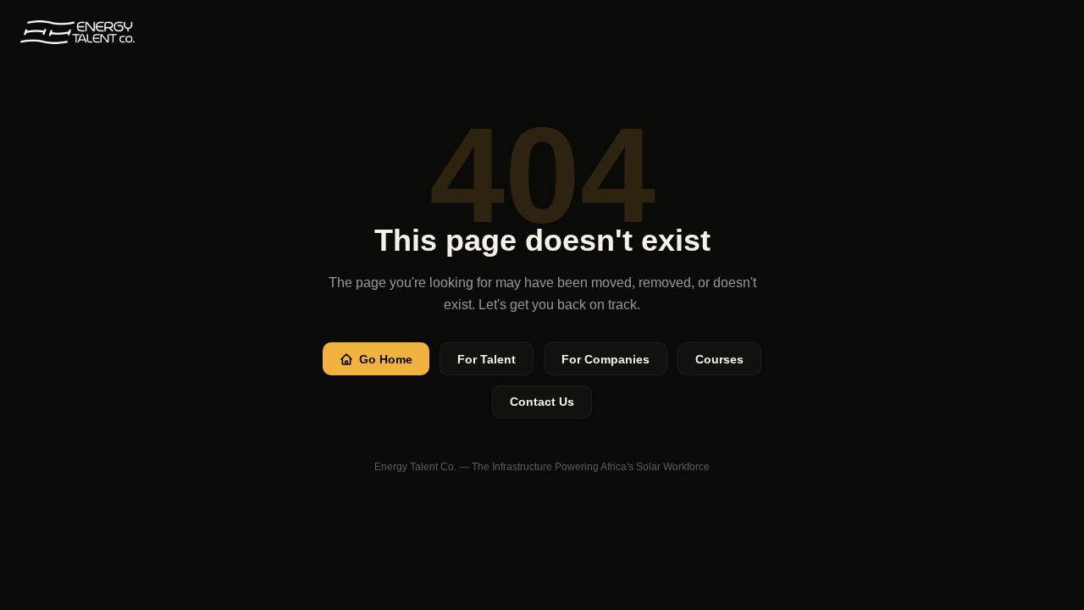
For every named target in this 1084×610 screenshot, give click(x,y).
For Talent (486, 359)
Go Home (385, 359)
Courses (719, 359)
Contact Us (542, 401)
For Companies (605, 359)
